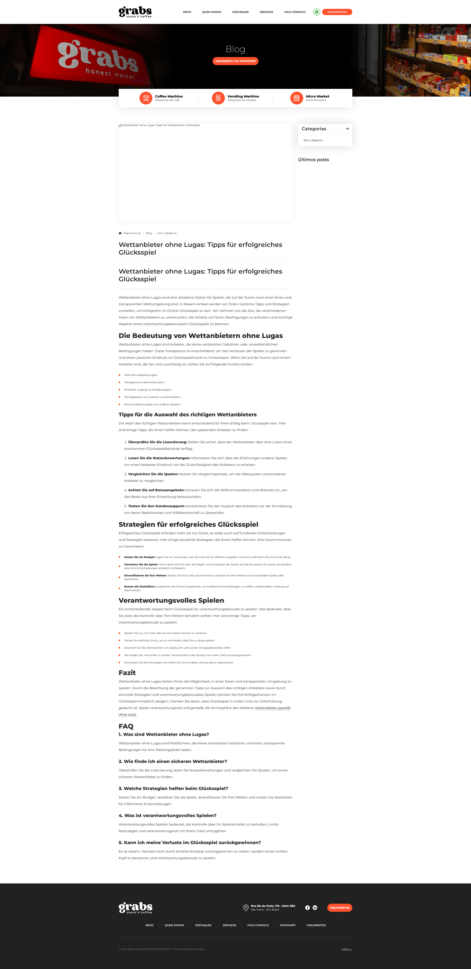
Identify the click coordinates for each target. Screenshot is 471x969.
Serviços (266, 12)
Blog (149, 233)
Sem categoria (166, 233)
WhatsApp (316, 12)
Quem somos (211, 12)
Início (187, 12)
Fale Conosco (295, 12)
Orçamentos (337, 12)
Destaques (240, 12)
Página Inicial (132, 233)
